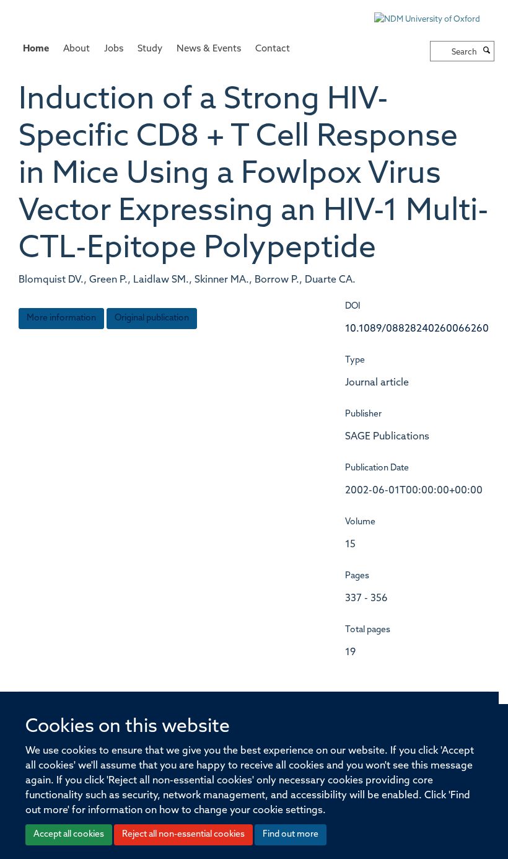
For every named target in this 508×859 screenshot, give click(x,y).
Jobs (113, 49)
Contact (272, 49)
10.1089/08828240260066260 (417, 329)
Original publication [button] (152, 318)
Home (36, 49)
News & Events (209, 49)
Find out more (290, 834)
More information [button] (61, 318)
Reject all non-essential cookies (183, 834)
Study (150, 49)
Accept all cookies (68, 834)
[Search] (487, 51)
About (76, 49)
